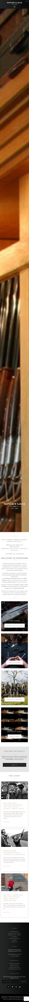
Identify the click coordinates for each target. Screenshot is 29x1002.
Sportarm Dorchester (14, 933)
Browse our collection (15, 625)
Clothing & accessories (14, 699)
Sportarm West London (14, 934)
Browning (13, 578)
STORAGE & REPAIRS (14, 662)
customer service (17, 565)
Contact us (14, 942)
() (26, 1)
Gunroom (14, 936)
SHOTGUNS (13, 548)
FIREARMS (22, 548)
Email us (14, 764)
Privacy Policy (14, 965)
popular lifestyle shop (19, 588)
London (20, 570)
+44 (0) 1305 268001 (14, 956)
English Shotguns (14, 938)
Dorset (16, 570)
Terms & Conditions (14, 967)
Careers (14, 940)
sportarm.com (14, 931)
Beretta (9, 578)
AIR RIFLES (14, 550)
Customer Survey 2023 (14, 969)
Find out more (14, 736)
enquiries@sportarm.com (14, 954)
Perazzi (19, 578)
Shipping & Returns (14, 963)
